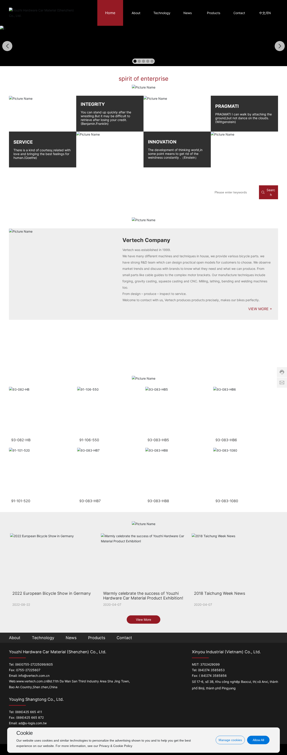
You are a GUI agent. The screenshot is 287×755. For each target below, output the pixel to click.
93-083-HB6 (226, 440)
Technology (43, 637)
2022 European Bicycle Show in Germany (51, 593)
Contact (124, 637)
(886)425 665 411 (28, 712)
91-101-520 (20, 501)
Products (96, 637)
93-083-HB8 (158, 501)
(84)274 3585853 (211, 670)
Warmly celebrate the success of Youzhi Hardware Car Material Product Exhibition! (143, 595)
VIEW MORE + (260, 309)
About (14, 637)
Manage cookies (230, 740)
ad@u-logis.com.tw (32, 723)
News (71, 637)
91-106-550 (89, 440)
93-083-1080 (226, 501)
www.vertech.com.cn (31, 681)
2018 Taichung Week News (219, 593)
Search (271, 192)
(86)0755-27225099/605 (34, 664)
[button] (135, 61)
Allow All (258, 740)
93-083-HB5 (158, 440)
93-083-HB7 (90, 501)
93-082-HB (20, 440)
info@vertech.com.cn (34, 675)
